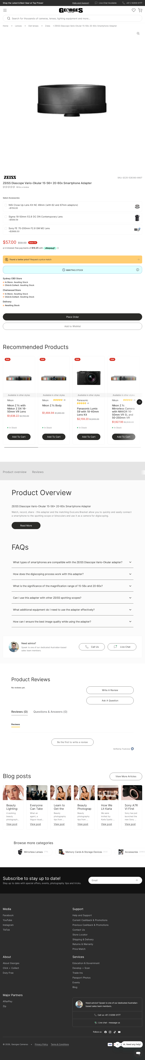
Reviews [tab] (15, 724)
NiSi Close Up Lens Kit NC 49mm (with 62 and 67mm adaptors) (43, 205)
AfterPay (7, 1001)
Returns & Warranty (82, 944)
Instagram (8, 925)
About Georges (11, 963)
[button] (71, 10)
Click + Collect (11, 968)
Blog (74, 987)
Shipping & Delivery (83, 939)
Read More (26, 525)
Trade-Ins (77, 972)
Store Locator (80, 934)
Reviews (37, 472)
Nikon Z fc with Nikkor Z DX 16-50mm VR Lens (16, 408)
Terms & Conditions (60, 1044)
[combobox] (72, 18)
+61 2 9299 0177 (134, 3)
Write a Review (110, 690)
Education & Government (86, 963)
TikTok (6, 929)
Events (76, 982)
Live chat (125, 646)
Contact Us (78, 929)
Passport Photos (81, 977)
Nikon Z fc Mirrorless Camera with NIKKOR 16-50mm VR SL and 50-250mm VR (123, 411)
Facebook (8, 915)
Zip (4, 1006)
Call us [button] (95, 646)
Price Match (78, 949)
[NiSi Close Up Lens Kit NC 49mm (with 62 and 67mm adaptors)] (137, 206)
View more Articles (126, 776)
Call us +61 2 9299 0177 (109, 1015)
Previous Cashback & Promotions (90, 925)
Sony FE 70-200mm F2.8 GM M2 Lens (29, 228)
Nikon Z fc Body (52, 405)
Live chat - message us (109, 1023)
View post (11, 824)
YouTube (7, 920)
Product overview (14, 472)
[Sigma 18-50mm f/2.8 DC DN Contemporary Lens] (137, 218)
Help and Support (80, 3)
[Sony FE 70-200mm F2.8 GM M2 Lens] (137, 230)
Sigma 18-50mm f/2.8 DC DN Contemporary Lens (36, 216)
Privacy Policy (41, 1044)
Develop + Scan (81, 968)
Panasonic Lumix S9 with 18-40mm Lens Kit (88, 411)
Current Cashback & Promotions (89, 920)
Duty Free (8, 972)
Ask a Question (110, 700)
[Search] (10, 18)
